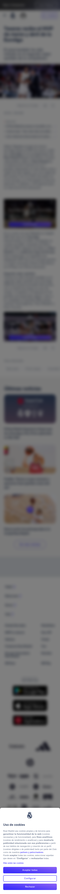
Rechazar (30, 886)
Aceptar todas (29, 870)
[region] (30, 851)
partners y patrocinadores (31, 852)
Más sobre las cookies (13, 863)
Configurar (30, 878)
